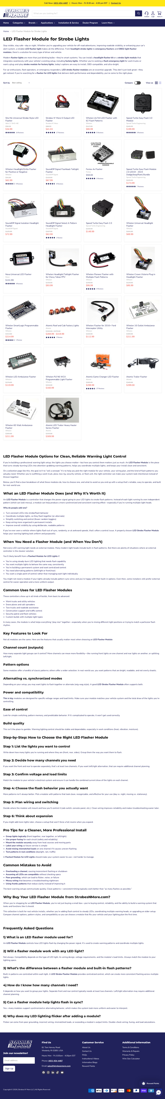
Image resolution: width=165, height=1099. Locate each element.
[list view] (160, 83)
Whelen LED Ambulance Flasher (20, 376)
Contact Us (116, 3)
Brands (32, 22)
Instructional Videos (90, 1058)
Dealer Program (90, 22)
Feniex (88, 172)
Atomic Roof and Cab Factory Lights (62, 325)
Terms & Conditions (130, 1047)
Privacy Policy (128, 1055)
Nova (7, 277)
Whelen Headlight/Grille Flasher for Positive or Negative (20, 170)
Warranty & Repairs (130, 1051)
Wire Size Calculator (131, 1058)
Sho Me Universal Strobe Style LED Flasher (22, 119)
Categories (18, 22)
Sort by (6, 83)
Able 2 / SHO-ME (12, 123)
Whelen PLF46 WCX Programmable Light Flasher (59, 378)
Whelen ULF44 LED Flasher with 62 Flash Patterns (101, 119)
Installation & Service (68, 22)
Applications (47, 22)
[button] (158, 1092)
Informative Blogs (89, 1062)
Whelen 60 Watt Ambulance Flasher (18, 426)
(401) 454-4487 (61, 3)
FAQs (84, 1055)
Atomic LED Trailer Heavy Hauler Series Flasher (61, 426)
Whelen (89, 123)
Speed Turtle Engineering (136, 123)
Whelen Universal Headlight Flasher (139, 224)
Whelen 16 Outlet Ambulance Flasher (140, 327)
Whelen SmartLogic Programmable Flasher (21, 327)
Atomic (48, 328)
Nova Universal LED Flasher (18, 274)
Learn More (107, 22)
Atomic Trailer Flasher (136, 376)
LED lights (52, 73)
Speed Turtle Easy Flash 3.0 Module (139, 119)
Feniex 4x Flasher (94, 169)
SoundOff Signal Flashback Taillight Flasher (62, 170)
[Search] (138, 13)
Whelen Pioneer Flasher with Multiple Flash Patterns (99, 275)
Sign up (9, 1068)
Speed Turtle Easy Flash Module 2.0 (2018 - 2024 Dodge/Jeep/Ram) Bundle (141, 172)
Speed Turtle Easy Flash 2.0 (99, 223)
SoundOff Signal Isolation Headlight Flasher (22, 224)
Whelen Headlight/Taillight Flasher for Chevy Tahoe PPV (62, 275)
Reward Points (88, 1066)
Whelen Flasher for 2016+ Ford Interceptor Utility (101, 327)
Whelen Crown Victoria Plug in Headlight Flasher (140, 275)
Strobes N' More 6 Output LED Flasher (60, 119)
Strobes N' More (52, 123)
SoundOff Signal (52, 174)
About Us (86, 1047)
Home (6, 22)
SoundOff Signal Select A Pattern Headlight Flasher (61, 224)
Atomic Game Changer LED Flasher (102, 376)
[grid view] (156, 83)
